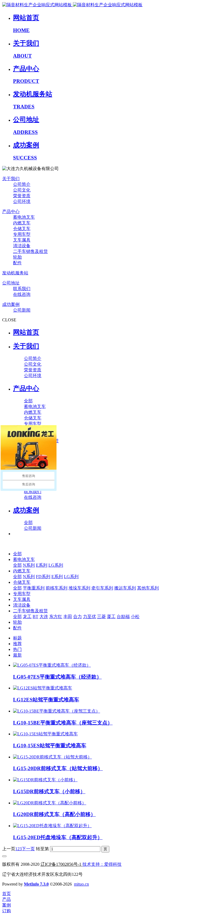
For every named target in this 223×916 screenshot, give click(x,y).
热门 (17, 649)
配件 (17, 628)
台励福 (123, 616)
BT (35, 616)
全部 (28, 401)
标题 (17, 638)
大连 (43, 616)
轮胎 (17, 622)
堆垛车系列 (79, 588)
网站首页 (26, 332)
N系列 (29, 565)
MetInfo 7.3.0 (36, 884)
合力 (77, 616)
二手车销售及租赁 (30, 610)
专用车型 (21, 593)
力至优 (89, 616)
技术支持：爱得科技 (102, 864)
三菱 (101, 616)
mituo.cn (81, 884)
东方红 (55, 616)
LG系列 (55, 565)
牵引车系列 (102, 588)
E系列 (41, 565)
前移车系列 (56, 588)
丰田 (67, 616)
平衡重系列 (34, 588)
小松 (135, 616)
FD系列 (43, 576)
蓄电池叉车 (24, 559)
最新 (17, 655)
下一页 (28, 848)
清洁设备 (21, 605)
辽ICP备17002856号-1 (61, 864)
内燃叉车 (21, 571)
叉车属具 (21, 599)
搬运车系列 (125, 588)
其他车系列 (148, 588)
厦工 (111, 616)
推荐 (17, 643)
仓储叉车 (21, 582)
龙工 (27, 616)
